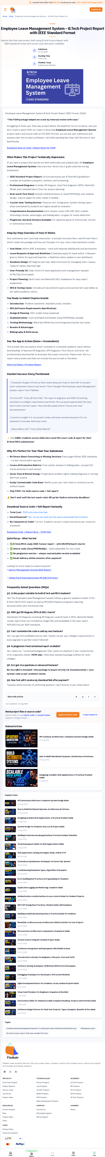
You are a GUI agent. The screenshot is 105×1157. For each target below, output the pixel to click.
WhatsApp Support (44, 1113)
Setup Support (42, 1117)
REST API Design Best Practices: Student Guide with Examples (45, 905)
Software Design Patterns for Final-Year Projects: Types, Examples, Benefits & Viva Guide (57, 1009)
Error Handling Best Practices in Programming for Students (43, 879)
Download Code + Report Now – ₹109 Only (29, 532)
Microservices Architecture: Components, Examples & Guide (44, 931)
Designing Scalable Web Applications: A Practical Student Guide (45, 818)
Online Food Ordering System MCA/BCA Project (33, 577)
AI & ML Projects (42, 1090)
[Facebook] (5, 1072)
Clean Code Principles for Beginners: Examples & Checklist (43, 992)
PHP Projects (41, 1097)
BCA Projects (76, 1090)
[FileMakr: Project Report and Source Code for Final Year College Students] (20, 9)
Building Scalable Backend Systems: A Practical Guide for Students (47, 914)
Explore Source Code (68, 715)
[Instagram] (10, 1072)
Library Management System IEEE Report (30, 570)
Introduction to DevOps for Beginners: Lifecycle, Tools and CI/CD (46, 957)
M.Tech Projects (77, 1097)
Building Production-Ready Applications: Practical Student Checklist (47, 835)
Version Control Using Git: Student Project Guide (39, 940)
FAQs (5, 1121)
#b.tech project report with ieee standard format (27, 1033)
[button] (5, 9)
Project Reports (90, 715)
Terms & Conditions (10, 1133)
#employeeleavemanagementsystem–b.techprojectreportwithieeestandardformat (41, 1028)
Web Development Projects (47, 1101)
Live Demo (7, 1094)
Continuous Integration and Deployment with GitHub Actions (44, 948)
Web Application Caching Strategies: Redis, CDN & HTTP (42, 853)
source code (28, 715)
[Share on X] (76, 696)
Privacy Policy (8, 1129)
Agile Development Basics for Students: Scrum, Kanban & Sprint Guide (48, 983)
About (73, 1109)
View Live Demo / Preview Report (24, 364)
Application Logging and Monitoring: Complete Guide (40, 887)
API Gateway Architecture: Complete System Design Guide (66, 736)
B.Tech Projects (77, 1082)
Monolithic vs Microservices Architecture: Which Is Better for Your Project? (50, 922)
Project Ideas (8, 1097)
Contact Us (96, 9)
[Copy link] (94, 696)
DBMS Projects (42, 1094)
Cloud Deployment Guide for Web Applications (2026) (41, 844)
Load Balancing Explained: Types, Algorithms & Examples (42, 870)
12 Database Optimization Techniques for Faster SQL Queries (44, 861)
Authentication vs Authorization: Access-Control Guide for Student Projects (51, 896)
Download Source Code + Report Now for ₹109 (31, 147)
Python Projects (42, 1082)
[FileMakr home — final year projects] (52, 1051)
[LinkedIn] (16, 1072)
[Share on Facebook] (88, 696)
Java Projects (41, 1086)
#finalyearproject (88, 1028)
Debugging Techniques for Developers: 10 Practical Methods (44, 975)
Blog (4, 1113)
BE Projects (75, 1086)
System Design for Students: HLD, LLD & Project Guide (41, 826)
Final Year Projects (10, 1082)
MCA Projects (76, 1094)
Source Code (8, 1090)
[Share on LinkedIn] (82, 696)
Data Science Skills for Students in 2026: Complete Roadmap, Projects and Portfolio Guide (57, 1001)
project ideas (44, 715)
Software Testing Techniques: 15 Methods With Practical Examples (47, 966)
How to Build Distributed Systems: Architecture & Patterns (66, 756)
